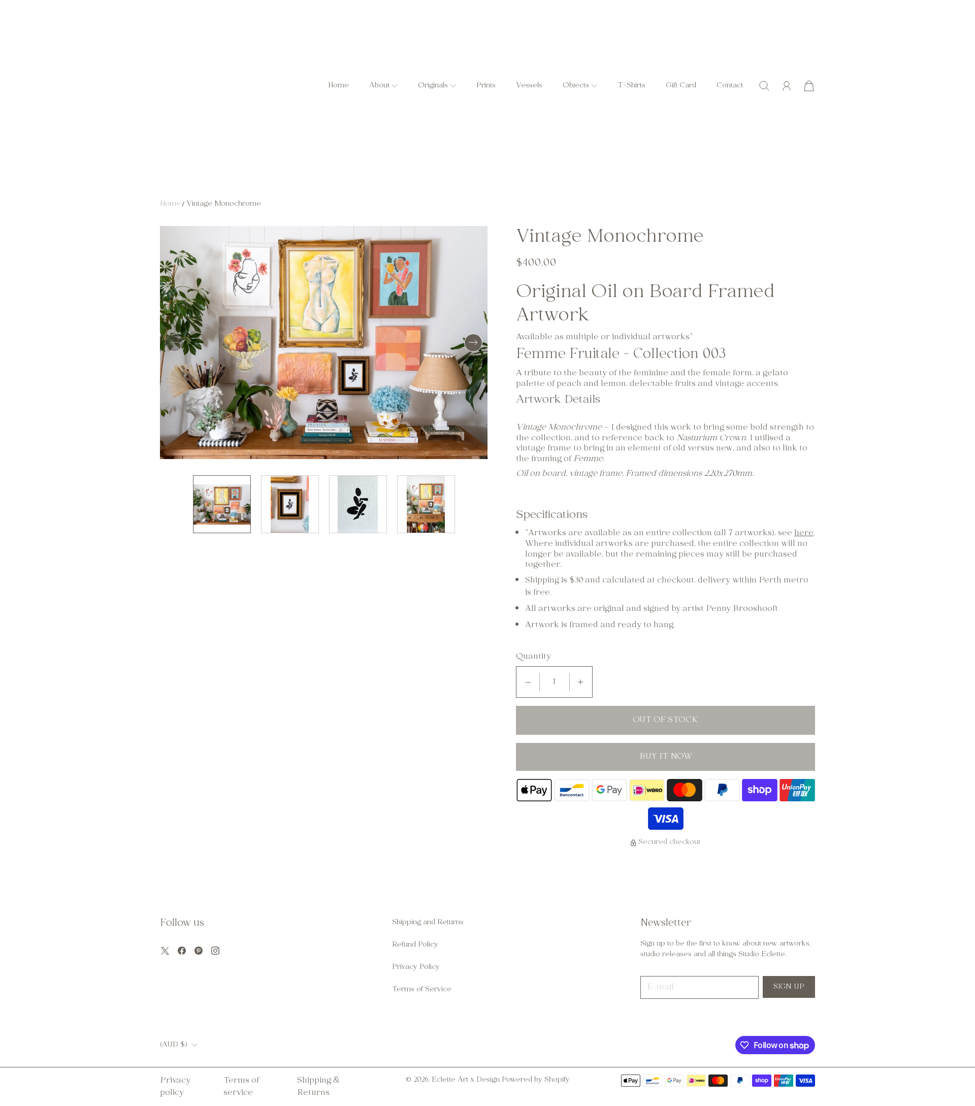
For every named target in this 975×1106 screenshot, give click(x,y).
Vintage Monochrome (223, 204)
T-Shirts (631, 85)
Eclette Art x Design (466, 1080)
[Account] (787, 86)
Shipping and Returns (428, 922)
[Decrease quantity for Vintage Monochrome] (528, 682)
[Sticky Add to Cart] (931, 1075)
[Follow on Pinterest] (198, 951)
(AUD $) (173, 1045)
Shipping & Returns (318, 1087)
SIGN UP (788, 987)
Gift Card (681, 85)
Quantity (533, 657)
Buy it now (665, 757)
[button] (383, 85)
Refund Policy (415, 945)
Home (338, 85)
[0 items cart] (809, 86)
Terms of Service (421, 989)
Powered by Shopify (536, 1080)
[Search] (764, 86)
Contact (730, 85)
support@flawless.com (662, 1044)
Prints (486, 85)
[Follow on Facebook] (182, 951)
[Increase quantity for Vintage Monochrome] (580, 682)
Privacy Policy (416, 967)
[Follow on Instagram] (215, 951)
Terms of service (241, 1087)
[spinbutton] (554, 682)
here (804, 533)
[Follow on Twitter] (165, 951)
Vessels (529, 85)
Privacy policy (175, 1087)
